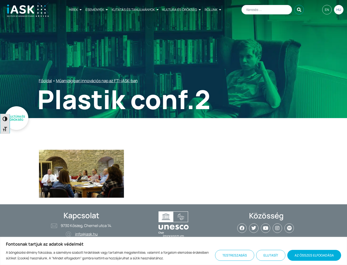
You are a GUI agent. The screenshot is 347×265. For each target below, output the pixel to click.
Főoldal (45, 80)
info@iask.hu (86, 234)
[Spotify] (289, 228)
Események (94, 9)
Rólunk (211, 9)
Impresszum (173, 236)
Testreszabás (234, 255)
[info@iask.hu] (68, 234)
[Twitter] (253, 228)
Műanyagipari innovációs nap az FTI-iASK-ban (97, 80)
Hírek (73, 9)
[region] (173, 251)
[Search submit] (299, 9)
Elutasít (270, 255)
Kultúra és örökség (179, 9)
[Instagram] (277, 228)
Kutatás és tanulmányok (133, 9)
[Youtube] (265, 228)
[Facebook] (242, 228)
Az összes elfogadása (314, 255)
